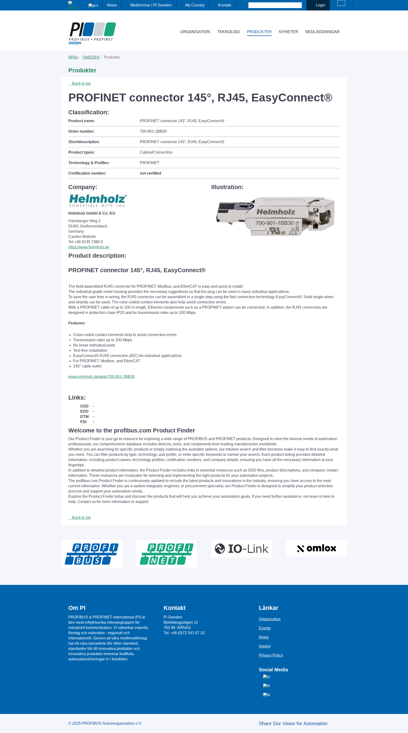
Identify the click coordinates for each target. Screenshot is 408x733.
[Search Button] (244, 5)
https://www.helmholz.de (88, 247)
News (112, 5)
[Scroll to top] (401, 725)
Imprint (264, 646)
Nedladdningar (322, 32)
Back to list (81, 83)
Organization (270, 619)
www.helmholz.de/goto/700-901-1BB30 (101, 377)
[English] (341, 3)
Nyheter (288, 32)
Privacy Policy (271, 655)
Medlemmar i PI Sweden (151, 5)
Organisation (195, 32)
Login (320, 5)
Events (265, 628)
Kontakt (224, 5)
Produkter (259, 32)
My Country (195, 5)
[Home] (172, 22)
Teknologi (228, 32)
